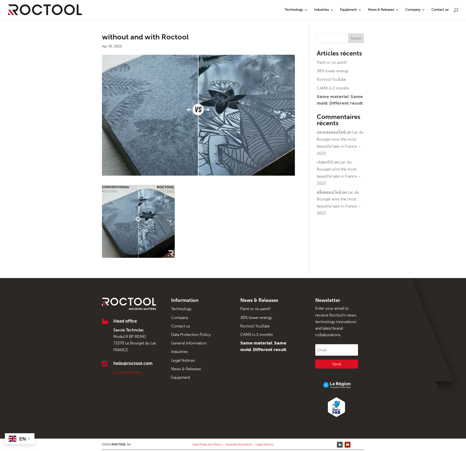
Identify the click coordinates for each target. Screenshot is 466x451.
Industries (321, 10)
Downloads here (127, 372)
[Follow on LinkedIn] (340, 445)
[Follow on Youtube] (347, 445)
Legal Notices (183, 360)
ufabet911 (325, 162)
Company (412, 10)
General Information (189, 343)
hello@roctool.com (132, 363)
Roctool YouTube (331, 79)
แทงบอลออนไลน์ (331, 132)
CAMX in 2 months (333, 88)
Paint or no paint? (332, 62)
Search (356, 38)
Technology (294, 10)
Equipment (348, 10)
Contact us (440, 10)
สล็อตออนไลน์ (329, 192)
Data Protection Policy (191, 334)
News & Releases (381, 10)
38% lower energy (333, 71)
